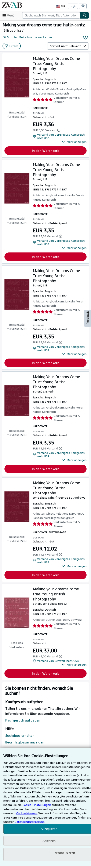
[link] (85, 37)
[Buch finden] (84, 15)
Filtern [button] (14, 46)
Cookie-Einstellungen (36, 805)
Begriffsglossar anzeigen (24, 742)
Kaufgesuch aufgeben (22, 720)
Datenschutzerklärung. (30, 821)
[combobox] (51, 15)
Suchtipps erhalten (19, 735)
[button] (74, 142)
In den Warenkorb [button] (45, 150)
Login (73, 6)
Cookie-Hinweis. (26, 813)
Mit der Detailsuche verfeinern (30, 37)
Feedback (87, 318)
